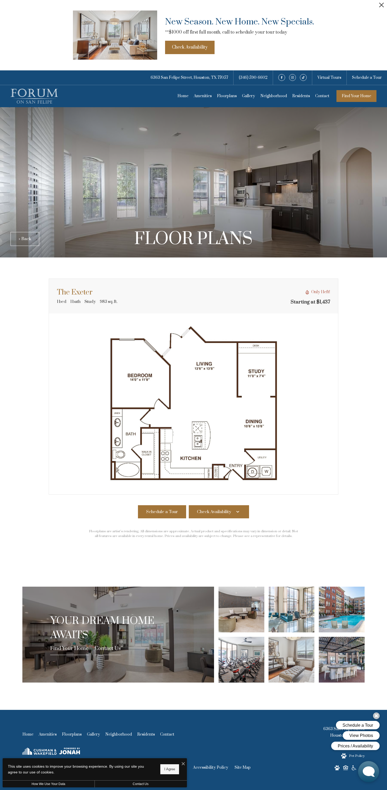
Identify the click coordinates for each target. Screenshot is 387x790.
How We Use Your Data (48, 784)
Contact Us (108, 649)
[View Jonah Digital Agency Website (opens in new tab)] (69, 752)
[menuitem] (183, 96)
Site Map (243, 767)
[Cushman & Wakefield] (39, 752)
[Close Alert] (381, 6)
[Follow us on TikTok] (303, 77)
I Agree (169, 769)
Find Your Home (356, 96)
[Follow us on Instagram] (292, 77)
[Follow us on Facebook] (281, 77)
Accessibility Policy (210, 767)
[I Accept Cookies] (183, 764)
